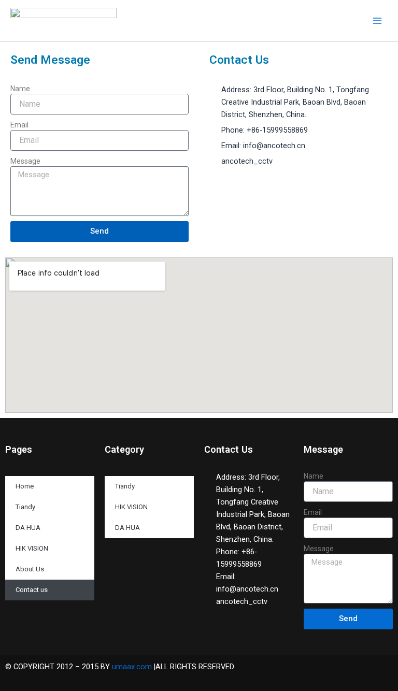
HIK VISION (32, 548)
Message (25, 161)
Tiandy (25, 507)
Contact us (32, 590)
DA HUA (28, 527)
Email (19, 125)
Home (25, 486)
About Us (30, 569)
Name (20, 88)
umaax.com (132, 666)
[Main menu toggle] (377, 20)
